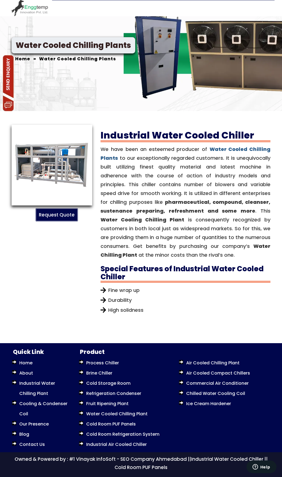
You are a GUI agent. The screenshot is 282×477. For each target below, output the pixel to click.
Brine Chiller (99, 373)
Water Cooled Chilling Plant (117, 414)
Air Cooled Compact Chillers (218, 373)
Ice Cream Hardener (208, 403)
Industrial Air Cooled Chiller (116, 444)
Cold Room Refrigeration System (122, 434)
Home (25, 363)
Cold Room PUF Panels (111, 424)
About (26, 373)
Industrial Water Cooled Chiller (227, 459)
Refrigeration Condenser (113, 393)
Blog (24, 434)
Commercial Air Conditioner (217, 383)
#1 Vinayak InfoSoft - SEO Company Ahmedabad (128, 459)
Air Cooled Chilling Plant (213, 363)
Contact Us (32, 444)
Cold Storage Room (108, 383)
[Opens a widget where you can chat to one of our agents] (261, 467)
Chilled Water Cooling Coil (215, 393)
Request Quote (57, 215)
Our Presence (34, 424)
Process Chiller (102, 363)
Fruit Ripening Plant (107, 403)
